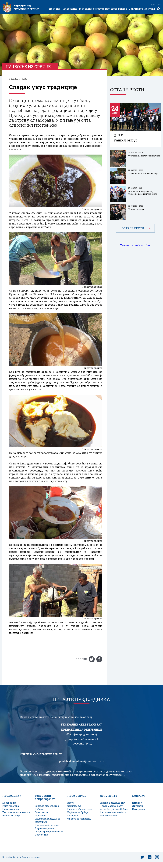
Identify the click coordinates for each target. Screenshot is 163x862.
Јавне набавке (108, 815)
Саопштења (74, 805)
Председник (69, 8)
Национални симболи (113, 812)
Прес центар (119, 8)
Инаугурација (10, 805)
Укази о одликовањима (16, 812)
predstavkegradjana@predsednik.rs (81, 761)
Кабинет (40, 809)
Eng (153, 5)
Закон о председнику (112, 802)
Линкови (137, 805)
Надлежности (10, 809)
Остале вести (133, 228)
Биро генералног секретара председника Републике (49, 831)
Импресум (138, 809)
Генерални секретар (47, 805)
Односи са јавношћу (79, 818)
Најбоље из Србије (77, 812)
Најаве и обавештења (79, 809)
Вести (70, 802)
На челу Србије (11, 815)
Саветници (41, 812)
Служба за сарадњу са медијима (47, 820)
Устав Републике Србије (114, 809)
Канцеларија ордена (47, 825)
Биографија (9, 802)
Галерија (72, 815)
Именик (137, 802)
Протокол (40, 815)
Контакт (149, 8)
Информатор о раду (111, 805)
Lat (159, 5)
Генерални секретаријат (94, 8)
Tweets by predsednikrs (135, 245)
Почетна (54, 8)
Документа (136, 8)
